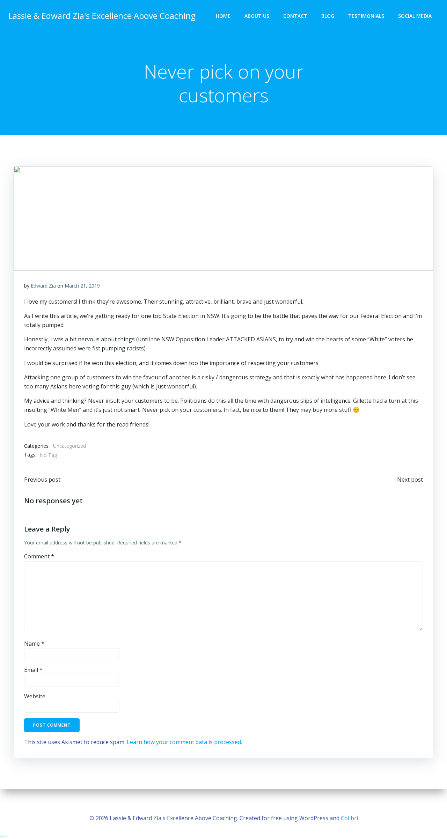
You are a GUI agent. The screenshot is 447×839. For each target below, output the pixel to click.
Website (34, 696)
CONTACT (295, 16)
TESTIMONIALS (366, 16)
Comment (39, 556)
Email (33, 670)
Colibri (349, 818)
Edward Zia (43, 285)
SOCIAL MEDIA (415, 16)
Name (34, 643)
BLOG (327, 16)
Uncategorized (69, 446)
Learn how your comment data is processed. (184, 742)
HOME (223, 16)
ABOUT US (256, 16)
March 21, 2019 (82, 285)
